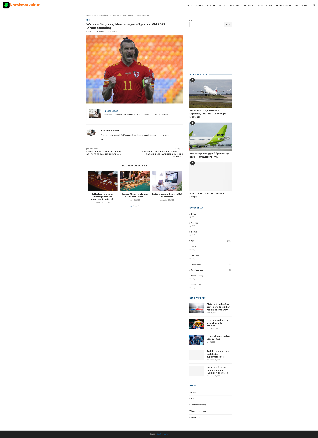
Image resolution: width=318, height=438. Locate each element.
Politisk (211, 5)
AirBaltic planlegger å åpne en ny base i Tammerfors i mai (209, 155)
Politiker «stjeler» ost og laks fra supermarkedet (218, 354)
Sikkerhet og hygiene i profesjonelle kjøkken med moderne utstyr (219, 307)
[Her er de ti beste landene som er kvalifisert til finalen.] (196, 371)
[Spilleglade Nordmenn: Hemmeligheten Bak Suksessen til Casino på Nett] (103, 181)
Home (189, 5)
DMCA (192, 398)
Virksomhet (248, 5)
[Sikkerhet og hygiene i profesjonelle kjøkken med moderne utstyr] (196, 308)
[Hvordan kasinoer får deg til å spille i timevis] (196, 324)
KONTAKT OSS (301, 5)
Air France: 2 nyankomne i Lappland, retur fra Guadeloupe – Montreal (208, 113)
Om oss (192, 392)
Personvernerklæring (197, 405)
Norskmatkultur (162, 434)
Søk (191, 20)
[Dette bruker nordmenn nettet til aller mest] (167, 181)
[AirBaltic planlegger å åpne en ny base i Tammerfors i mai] (210, 137)
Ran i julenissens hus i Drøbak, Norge (207, 195)
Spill (260, 5)
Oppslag (199, 5)
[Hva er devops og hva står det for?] (196, 340)
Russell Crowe (99, 31)
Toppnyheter (211, 264)
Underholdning (283, 5)
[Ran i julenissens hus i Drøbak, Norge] (210, 176)
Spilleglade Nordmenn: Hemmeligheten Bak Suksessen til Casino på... (103, 196)
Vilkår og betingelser (197, 411)
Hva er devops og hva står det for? (218, 337)
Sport (269, 5)
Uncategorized (211, 270)
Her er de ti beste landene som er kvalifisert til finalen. (217, 370)
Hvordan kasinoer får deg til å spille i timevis (218, 323)
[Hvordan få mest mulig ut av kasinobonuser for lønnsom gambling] (135, 181)
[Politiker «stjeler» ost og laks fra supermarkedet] (196, 355)
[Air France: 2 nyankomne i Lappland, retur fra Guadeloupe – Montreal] (210, 93)
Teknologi (233, 5)
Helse (222, 5)
